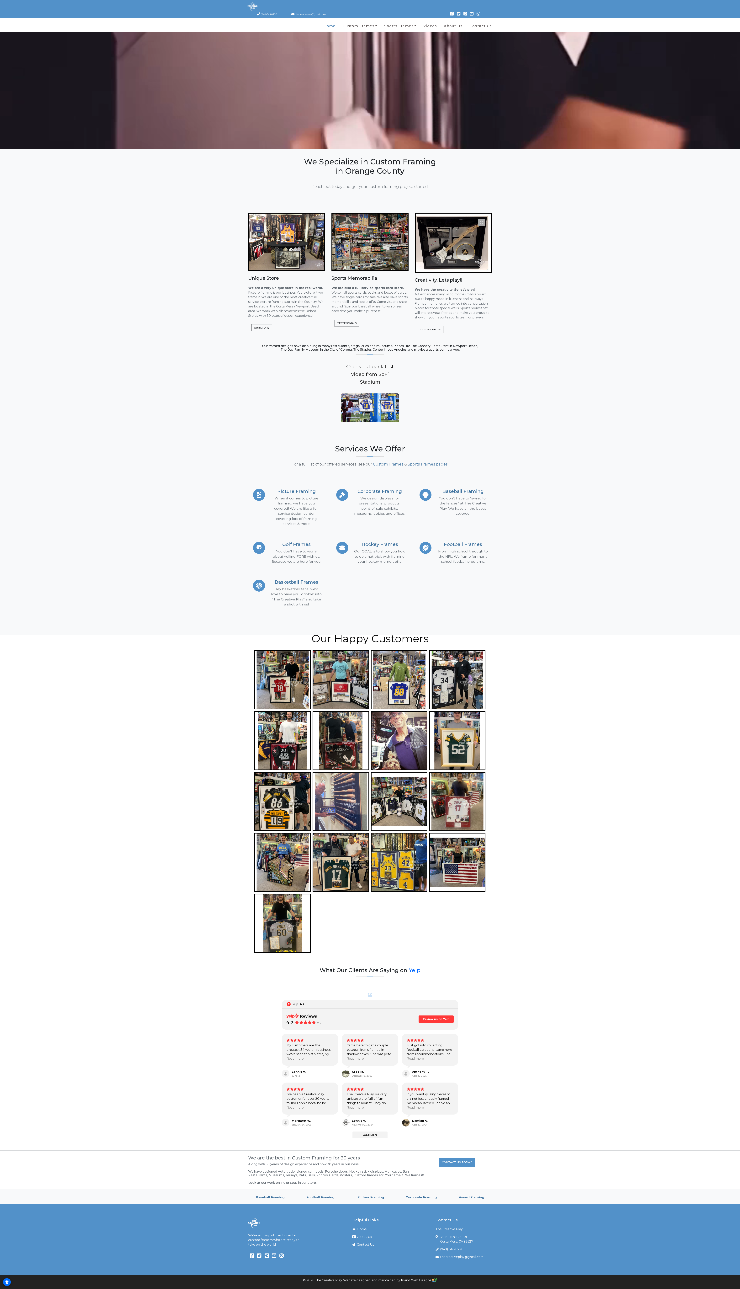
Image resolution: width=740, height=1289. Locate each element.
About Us (453, 26)
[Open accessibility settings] (7, 1282)
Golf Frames (296, 544)
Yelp (414, 970)
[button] (370, 407)
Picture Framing (296, 491)
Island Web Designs (416, 1280)
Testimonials (347, 323)
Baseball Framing (463, 491)
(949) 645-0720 (451, 1249)
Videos (430, 26)
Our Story (261, 327)
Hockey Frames (380, 544)
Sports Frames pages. (428, 464)
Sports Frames (399, 26)
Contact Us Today (457, 1162)
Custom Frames (358, 26)
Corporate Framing (379, 491)
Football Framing (471, 1197)
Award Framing (370, 1197)
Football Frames (463, 544)
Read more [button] (295, 1058)
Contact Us (480, 26)
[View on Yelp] (285, 1074)
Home (330, 26)
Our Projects (430, 329)
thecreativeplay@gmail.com (462, 1257)
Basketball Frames (296, 582)
